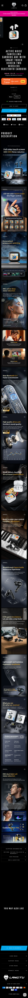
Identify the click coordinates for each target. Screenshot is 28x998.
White (17, 97)
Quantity (14, 87)
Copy (22, 81)
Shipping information (14, 848)
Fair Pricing (14, 856)
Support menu (13, 960)
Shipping (7, 75)
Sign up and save (13, 983)
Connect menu (13, 970)
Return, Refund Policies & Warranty (14, 852)
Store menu (13, 965)
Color (14, 94)
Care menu (14, 956)
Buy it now (14, 110)
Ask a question (14, 860)
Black (10, 97)
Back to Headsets (15, 947)
